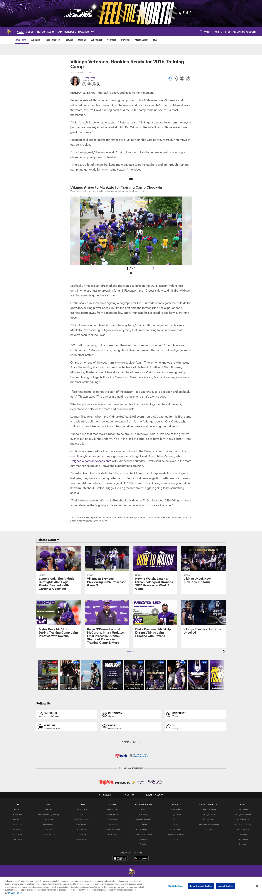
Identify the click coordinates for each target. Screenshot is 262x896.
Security (143, 839)
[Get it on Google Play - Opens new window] (141, 860)
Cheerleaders (112, 824)
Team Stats (16, 829)
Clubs (175, 839)
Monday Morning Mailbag (48, 814)
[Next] (153, 268)
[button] (129, 651)
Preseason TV (81, 839)
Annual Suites (175, 829)
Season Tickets (175, 809)
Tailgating (144, 844)
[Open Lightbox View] (131, 237)
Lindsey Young (88, 77)
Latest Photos (112, 809)
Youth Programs (243, 829)
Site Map (242, 844)
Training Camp (209, 819)
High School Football (242, 824)
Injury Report (17, 819)
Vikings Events (209, 814)
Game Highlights (81, 824)
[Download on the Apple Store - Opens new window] (120, 858)
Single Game (175, 814)
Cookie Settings (175, 886)
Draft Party (209, 829)
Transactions (17, 824)
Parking (144, 824)
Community (243, 809)
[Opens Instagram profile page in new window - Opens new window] (94, 84)
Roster (17, 809)
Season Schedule (209, 809)
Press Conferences (81, 819)
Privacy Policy (15, 893)
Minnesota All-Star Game (209, 824)
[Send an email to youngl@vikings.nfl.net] (98, 84)
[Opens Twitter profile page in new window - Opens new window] (89, 84)
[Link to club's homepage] (8, 31)
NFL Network (82, 829)
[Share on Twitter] (175, 80)
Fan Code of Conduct (143, 819)
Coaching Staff (17, 834)
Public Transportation (143, 834)
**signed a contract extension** (90, 461)
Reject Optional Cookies (201, 886)
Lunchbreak (48, 819)
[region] (131, 886)
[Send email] (181, 80)
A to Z (143, 809)
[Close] (257, 886)
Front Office (17, 839)
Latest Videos (81, 809)
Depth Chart (17, 814)
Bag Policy (143, 814)
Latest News (48, 809)
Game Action (112, 819)
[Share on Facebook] (169, 80)
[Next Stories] (221, 675)
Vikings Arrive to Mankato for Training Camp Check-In (116, 187)
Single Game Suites (176, 834)
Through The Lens (112, 814)
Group (175, 819)
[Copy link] (187, 78)
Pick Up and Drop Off (143, 829)
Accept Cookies (225, 886)
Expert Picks (49, 829)
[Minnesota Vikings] (131, 872)
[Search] (201, 31)
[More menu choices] (92, 31)
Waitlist (176, 824)
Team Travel (112, 834)
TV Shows (81, 834)
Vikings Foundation (243, 814)
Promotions (243, 839)
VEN (81, 814)
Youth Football (243, 819)
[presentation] (224, 651)
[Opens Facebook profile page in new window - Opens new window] (84, 84)
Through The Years (112, 829)
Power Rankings (48, 834)
